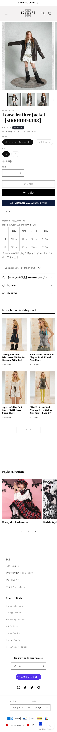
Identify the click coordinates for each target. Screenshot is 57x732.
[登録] (43, 666)
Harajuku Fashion (13, 522)
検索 (8, 559)
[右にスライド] (53, 100)
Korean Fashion (13, 640)
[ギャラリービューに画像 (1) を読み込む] (13, 99)
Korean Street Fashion (16, 646)
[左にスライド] (3, 100)
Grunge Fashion (13, 612)
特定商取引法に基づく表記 (19, 573)
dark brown (45, 143)
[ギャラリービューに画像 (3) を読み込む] (42, 99)
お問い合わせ (12, 566)
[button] (6, 13)
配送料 (8, 132)
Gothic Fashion (13, 633)
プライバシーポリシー (17, 586)
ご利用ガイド (12, 580)
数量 (4, 167)
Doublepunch (8, 111)
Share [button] (8, 211)
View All (28, 430)
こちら (39, 267)
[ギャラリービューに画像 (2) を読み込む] (28, 99)
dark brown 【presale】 (18, 143)
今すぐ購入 (28, 192)
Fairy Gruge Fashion (15, 619)
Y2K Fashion (12, 626)
